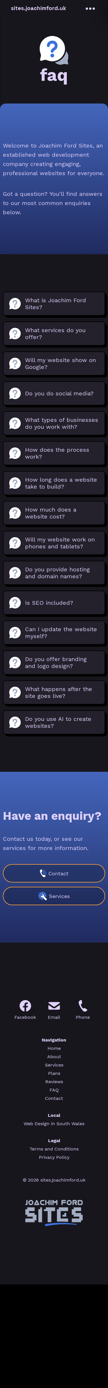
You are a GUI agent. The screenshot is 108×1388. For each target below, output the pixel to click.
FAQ (54, 1090)
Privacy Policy (54, 1157)
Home (54, 1048)
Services (54, 1065)
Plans (54, 1073)
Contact (54, 1098)
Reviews (54, 1081)
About (54, 1056)
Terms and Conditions (54, 1149)
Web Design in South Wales (54, 1123)
